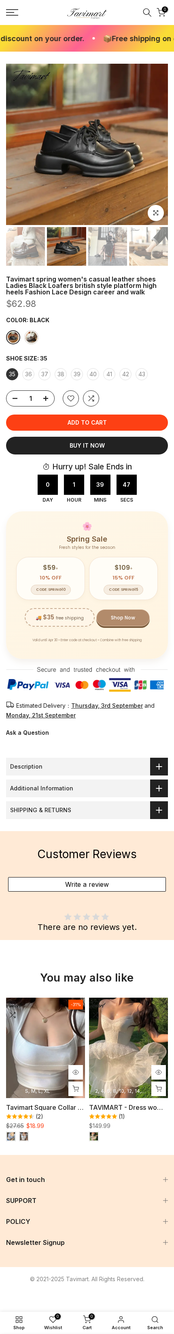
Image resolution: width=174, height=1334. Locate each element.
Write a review (87, 884)
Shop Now (123, 617)
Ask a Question (27, 732)
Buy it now (87, 445)
